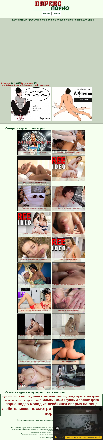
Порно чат (56, 13)
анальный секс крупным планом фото (69, 400)
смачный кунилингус (66, 397)
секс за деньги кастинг (37, 396)
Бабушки (9, 85)
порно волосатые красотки (21, 400)
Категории (46, 13)
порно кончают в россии (88, 397)
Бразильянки (43, 85)
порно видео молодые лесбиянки (36, 404)
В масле (17, 85)
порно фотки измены (10, 397)
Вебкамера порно (29, 85)
